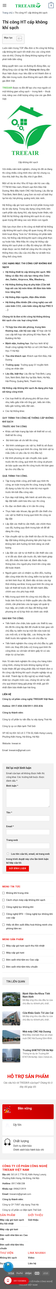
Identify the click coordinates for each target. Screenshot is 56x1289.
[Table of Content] (19, 38)
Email (10, 826)
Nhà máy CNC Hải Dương (37, 1031)
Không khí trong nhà (17, 893)
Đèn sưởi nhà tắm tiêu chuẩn (22, 966)
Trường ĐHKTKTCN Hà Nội (38, 1050)
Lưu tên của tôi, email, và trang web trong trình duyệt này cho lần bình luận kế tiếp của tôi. (28, 858)
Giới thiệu (33, 1220)
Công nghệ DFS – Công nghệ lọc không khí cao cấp (29, 916)
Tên (9, 812)
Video (31, 1257)
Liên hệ (32, 1263)
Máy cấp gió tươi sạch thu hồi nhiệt (25, 945)
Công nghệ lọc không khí (19, 907)
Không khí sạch (8, 1257)
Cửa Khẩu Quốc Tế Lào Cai (38, 1012)
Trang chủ (7, 12)
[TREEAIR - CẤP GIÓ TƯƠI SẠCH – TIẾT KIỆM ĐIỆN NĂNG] (28, 5)
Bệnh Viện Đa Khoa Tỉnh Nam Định (36, 995)
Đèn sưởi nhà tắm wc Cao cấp (22, 959)
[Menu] (4, 5)
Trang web (12, 840)
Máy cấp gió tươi (15, 952)
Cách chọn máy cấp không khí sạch (25, 900)
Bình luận (12, 785)
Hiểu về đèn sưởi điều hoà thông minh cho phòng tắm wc (29, 926)
